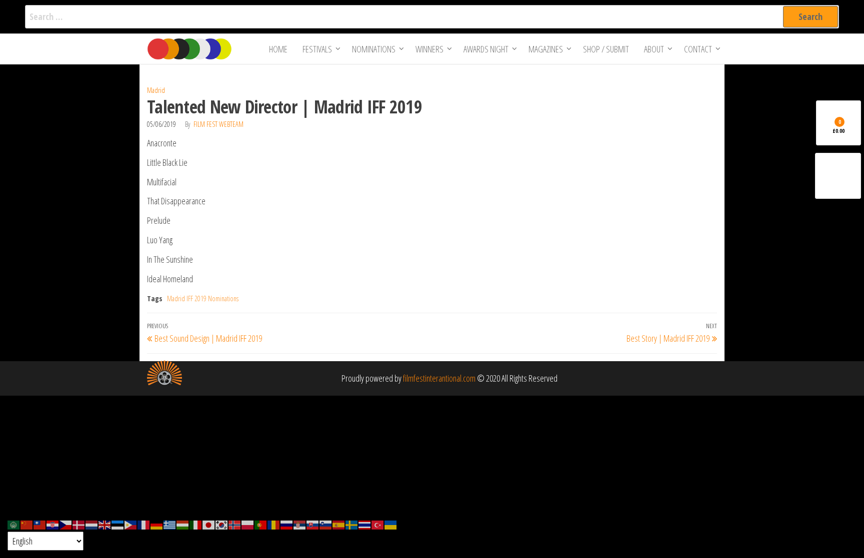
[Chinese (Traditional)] (40, 524)
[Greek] (170, 524)
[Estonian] (118, 524)
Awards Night (486, 49)
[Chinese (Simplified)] (27, 524)
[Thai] (365, 524)
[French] (144, 524)
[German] (157, 524)
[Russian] (287, 524)
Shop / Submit (606, 49)
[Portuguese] (261, 524)
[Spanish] (339, 524)
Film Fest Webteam (219, 124)
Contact (698, 49)
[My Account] (838, 175)
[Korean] (222, 524)
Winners (430, 49)
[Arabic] (14, 524)
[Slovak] (313, 524)
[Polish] (248, 524)
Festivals (317, 49)
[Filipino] (131, 524)
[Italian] (196, 524)
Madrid (156, 90)
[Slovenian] (326, 524)
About (654, 49)
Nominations (374, 49)
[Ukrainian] (391, 524)
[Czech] (66, 524)
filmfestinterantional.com (439, 378)
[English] (105, 524)
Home (278, 49)
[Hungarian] (183, 524)
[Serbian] (300, 524)
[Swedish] (352, 524)
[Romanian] (274, 524)
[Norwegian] (235, 524)
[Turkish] (378, 524)
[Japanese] (209, 524)
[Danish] (79, 524)
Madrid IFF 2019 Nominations (202, 298)
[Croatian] (53, 524)
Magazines (545, 49)
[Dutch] (92, 524)
